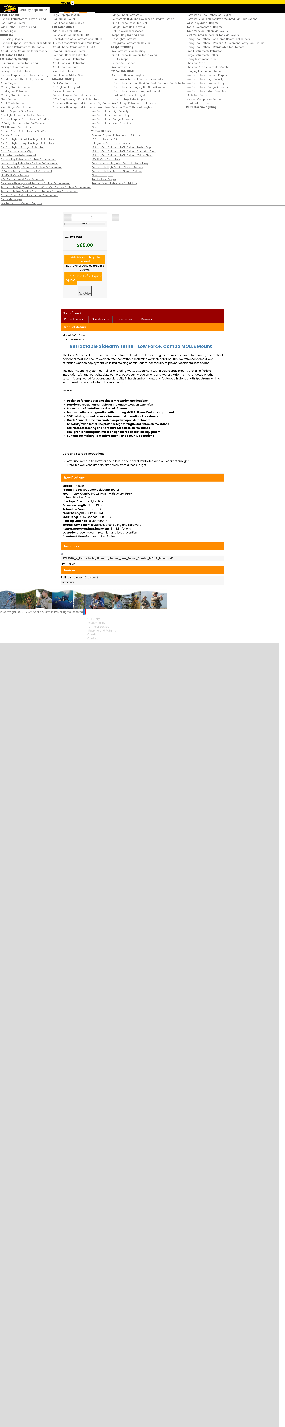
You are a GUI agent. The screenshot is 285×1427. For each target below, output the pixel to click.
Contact (92, 638)
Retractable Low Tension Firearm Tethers (117, 171)
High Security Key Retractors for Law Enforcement (31, 167)
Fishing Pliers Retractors (15, 71)
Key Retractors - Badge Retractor (207, 87)
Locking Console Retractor (69, 51)
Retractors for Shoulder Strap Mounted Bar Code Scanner (222, 19)
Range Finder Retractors (127, 15)
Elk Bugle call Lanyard (66, 87)
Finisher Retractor (63, 91)
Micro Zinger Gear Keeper (16, 107)
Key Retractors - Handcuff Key (205, 83)
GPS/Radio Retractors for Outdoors (22, 47)
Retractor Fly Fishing (14, 59)
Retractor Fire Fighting (201, 107)
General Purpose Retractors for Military (116, 135)
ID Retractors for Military (107, 139)
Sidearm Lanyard (102, 127)
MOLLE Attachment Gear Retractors (22, 179)
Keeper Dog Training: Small (128, 35)
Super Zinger (8, 31)
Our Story (93, 619)
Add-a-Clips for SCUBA (67, 31)
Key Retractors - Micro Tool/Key (206, 91)
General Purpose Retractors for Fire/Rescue (27, 119)
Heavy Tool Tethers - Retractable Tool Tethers (215, 47)
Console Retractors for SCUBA (71, 35)
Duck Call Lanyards (65, 83)
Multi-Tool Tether (197, 95)
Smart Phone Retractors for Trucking (134, 55)
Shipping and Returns (101, 630)
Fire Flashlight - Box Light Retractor (22, 147)
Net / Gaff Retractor (13, 23)
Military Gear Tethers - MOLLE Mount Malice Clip (121, 147)
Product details (73, 319)
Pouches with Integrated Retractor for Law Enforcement (35, 183)
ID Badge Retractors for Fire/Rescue (23, 123)
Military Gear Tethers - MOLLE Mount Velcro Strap (122, 155)
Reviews (146, 319)
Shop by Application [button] (33, 10)
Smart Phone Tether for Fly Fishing (22, 79)
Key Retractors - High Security (205, 79)
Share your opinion (68, 582)
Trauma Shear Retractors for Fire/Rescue (26, 131)
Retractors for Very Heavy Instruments (137, 91)
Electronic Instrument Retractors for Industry (139, 79)
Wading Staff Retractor (15, 95)
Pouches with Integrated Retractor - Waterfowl (82, 107)
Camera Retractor (64, 19)
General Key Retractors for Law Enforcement (28, 159)
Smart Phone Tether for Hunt (129, 23)
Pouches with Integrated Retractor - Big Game (81, 103)
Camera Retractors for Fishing (19, 63)
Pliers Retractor (10, 99)
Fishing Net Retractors (14, 67)
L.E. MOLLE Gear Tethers (15, 175)
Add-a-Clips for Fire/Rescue (18, 111)
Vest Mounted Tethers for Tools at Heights (213, 35)
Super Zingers (9, 83)
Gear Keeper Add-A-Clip (68, 75)
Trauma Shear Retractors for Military (114, 183)
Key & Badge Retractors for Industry (134, 103)
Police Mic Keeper (11, 199)
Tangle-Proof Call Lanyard (128, 27)
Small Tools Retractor (14, 103)
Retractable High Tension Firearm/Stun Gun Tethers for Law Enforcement (46, 187)
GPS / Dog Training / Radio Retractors (76, 99)
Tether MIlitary (101, 131)
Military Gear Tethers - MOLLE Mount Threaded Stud (124, 151)
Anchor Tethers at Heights (128, 75)
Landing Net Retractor (14, 91)
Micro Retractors (63, 71)
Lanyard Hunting (63, 79)
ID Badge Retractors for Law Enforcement (26, 171)
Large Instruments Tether (202, 55)
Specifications (100, 319)
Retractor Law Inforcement (18, 155)
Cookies (92, 634)
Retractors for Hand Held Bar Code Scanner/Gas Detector (150, 83)
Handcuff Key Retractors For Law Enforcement (29, 163)
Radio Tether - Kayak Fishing (18, 27)
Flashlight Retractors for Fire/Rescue (23, 115)
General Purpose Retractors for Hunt (75, 95)
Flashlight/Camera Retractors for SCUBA (78, 39)
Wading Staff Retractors (16, 87)
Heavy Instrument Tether (202, 59)
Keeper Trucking (122, 47)
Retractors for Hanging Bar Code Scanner (140, 87)
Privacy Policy (96, 623)
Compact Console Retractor (70, 55)
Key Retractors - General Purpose (207, 75)
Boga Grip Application (66, 15)
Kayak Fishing (9, 15)
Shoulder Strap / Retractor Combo (208, 67)
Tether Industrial (122, 71)
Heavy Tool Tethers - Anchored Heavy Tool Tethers (218, 39)
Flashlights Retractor (124, 39)
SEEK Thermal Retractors (16, 127)
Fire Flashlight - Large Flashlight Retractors (27, 143)
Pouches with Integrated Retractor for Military (120, 163)
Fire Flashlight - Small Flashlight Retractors (27, 139)
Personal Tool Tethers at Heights (132, 107)
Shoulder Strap (196, 63)
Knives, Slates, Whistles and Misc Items (76, 43)
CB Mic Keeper (120, 59)
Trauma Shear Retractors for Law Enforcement (29, 195)
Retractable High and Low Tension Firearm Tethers (143, 19)
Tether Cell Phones (123, 63)
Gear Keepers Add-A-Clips (17, 151)
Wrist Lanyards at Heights (203, 23)
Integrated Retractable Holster (131, 43)
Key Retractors (121, 67)
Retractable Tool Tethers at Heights (209, 15)
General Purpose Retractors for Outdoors (26, 43)
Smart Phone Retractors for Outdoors (24, 51)
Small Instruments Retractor (204, 51)
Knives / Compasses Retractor (205, 99)
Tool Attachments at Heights (205, 27)
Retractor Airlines (12, 55)
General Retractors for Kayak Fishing (23, 19)
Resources (125, 319)
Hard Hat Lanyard (198, 103)
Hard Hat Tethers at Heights (129, 95)
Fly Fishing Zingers (12, 39)
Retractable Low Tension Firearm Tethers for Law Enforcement (39, 191)
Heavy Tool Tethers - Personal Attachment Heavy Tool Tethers (225, 43)
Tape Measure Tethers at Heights (207, 31)
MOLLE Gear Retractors (106, 159)
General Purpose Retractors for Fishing (24, 75)
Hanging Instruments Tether (204, 71)
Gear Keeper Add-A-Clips (68, 23)
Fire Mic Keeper (10, 135)
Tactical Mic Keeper (104, 179)
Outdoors (6, 35)
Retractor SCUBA (63, 27)
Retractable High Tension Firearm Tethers (117, 167)
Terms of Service (98, 627)
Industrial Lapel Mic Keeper (128, 99)
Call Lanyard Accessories (127, 31)
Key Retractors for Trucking (128, 51)
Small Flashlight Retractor (69, 63)
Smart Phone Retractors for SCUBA (74, 47)
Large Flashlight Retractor (69, 59)
